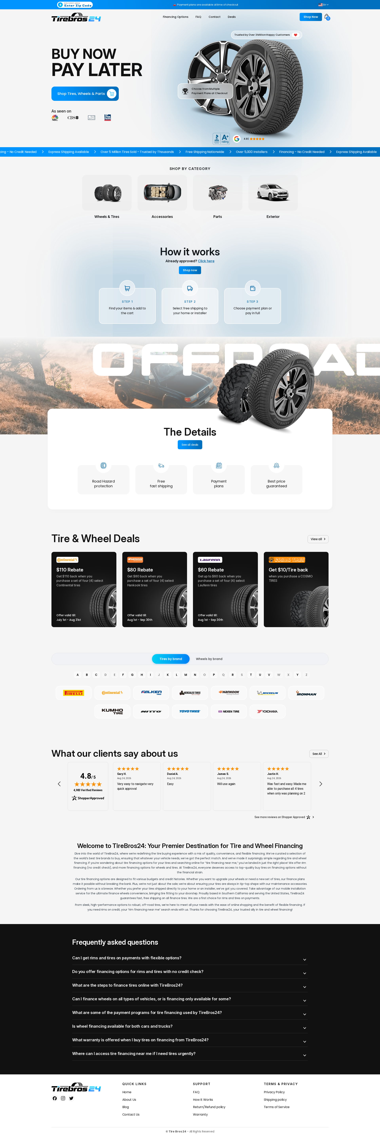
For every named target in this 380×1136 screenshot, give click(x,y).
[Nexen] (229, 711)
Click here (206, 261)
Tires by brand (171, 659)
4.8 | (246, 138)
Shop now (190, 270)
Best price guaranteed (276, 483)
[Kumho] (112, 711)
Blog (125, 1107)
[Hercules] (190, 693)
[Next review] (320, 783)
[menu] (200, 17)
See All (317, 754)
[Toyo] (190, 711)
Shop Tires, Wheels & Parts (81, 93)
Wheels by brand (209, 659)
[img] (88, 784)
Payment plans (219, 483)
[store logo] (76, 17)
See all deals (190, 445)
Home (126, 1092)
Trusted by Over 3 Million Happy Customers (262, 35)
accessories (162, 217)
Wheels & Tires (106, 217)
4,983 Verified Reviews (88, 790)
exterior (273, 217)
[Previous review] (59, 783)
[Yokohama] (268, 711)
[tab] (190, 958)
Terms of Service (277, 1107)
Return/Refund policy (209, 1107)
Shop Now (311, 17)
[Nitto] (151, 711)
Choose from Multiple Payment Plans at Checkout (210, 91)
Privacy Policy (274, 1092)
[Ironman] (306, 693)
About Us (129, 1099)
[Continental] (112, 693)
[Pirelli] (74, 693)
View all (316, 539)
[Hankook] (229, 693)
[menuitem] (176, 17)
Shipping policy (275, 1099)
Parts (217, 217)
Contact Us (131, 1114)
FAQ (196, 1092)
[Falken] (151, 693)
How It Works (203, 1099)
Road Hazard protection (103, 483)
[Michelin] (268, 693)
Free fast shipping (161, 483)
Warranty (200, 1114)
